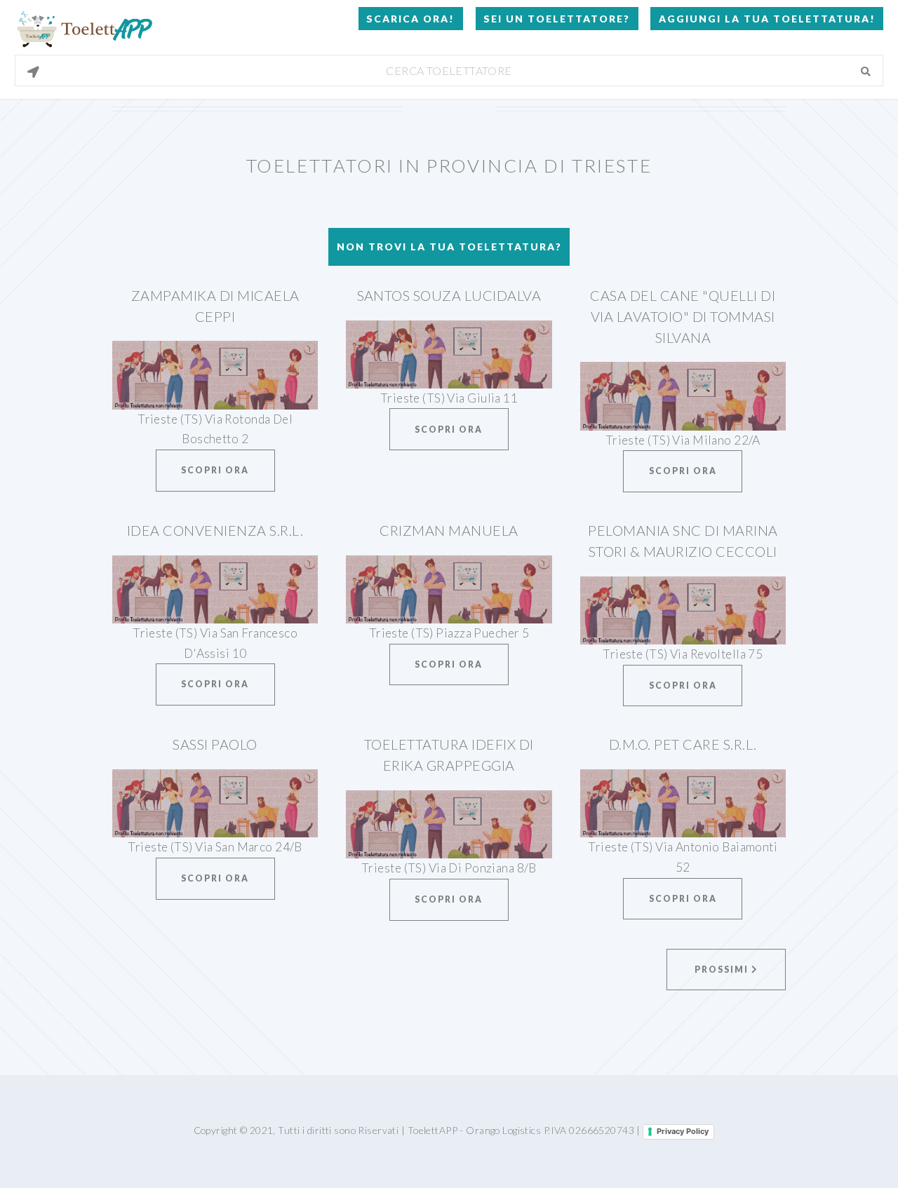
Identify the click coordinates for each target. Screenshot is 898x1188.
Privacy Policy (683, 1131)
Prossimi (723, 969)
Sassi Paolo (215, 744)
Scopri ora (215, 470)
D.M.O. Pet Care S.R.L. (683, 744)
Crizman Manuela (449, 530)
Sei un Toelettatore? (556, 19)
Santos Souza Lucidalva (449, 295)
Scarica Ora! (410, 19)
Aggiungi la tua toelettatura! (767, 19)
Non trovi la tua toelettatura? (449, 246)
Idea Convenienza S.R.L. (215, 530)
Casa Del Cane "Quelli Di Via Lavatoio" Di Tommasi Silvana (682, 316)
